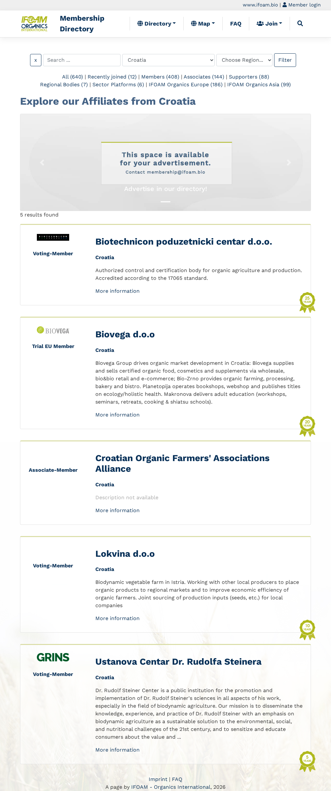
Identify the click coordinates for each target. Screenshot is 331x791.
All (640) (72, 77)
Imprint (158, 779)
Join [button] (271, 23)
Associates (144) (204, 77)
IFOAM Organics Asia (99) (259, 84)
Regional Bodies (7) (64, 84)
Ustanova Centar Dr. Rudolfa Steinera (178, 661)
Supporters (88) (249, 77)
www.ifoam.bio (260, 5)
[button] (42, 162)
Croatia (104, 257)
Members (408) (160, 77)
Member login (304, 5)
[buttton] (300, 23)
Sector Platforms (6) (118, 84)
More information (117, 291)
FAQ (235, 23)
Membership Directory (82, 23)
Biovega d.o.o (125, 334)
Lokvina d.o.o (125, 553)
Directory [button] (157, 23)
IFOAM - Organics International (170, 787)
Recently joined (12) (112, 77)
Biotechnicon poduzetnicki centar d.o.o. (183, 241)
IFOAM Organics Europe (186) (186, 84)
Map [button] (203, 23)
